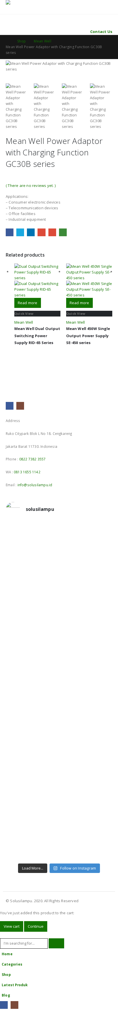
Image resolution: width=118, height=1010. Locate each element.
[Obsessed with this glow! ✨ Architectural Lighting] (59, 853)
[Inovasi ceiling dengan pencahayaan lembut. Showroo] (59, 678)
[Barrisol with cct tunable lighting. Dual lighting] (59, 637)
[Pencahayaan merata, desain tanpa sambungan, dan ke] (59, 769)
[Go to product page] (37, 280)
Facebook (9, 232)
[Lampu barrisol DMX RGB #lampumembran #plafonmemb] (59, 658)
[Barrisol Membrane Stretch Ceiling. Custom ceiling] (59, 551)
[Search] (56, 943)
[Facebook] (4, 1005)
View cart (11, 926)
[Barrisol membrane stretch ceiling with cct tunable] (59, 574)
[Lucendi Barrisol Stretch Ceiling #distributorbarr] (59, 815)
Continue (36, 926)
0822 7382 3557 (32, 459)
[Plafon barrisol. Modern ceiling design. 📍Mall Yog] (59, 617)
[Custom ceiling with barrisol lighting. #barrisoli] (59, 718)
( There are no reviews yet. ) (31, 185)
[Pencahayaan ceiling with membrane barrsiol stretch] (59, 531)
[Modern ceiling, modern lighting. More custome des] (59, 698)
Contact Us (101, 31)
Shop (6, 974)
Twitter (20, 232)
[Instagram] (14, 1005)
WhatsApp (63, 232)
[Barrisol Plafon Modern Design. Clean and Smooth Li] (59, 597)
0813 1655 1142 (27, 472)
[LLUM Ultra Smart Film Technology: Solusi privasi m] (59, 835)
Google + (41, 232)
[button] (9, 10)
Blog (6, 995)
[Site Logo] (21, 3)
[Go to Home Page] (7, 41)
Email (52, 232)
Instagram (20, 406)
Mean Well (23, 322)
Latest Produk (15, 984)
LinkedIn (31, 232)
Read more (28, 302)
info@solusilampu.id (34, 484)
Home (7, 954)
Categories (12, 964)
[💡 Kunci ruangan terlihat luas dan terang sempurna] (59, 741)
